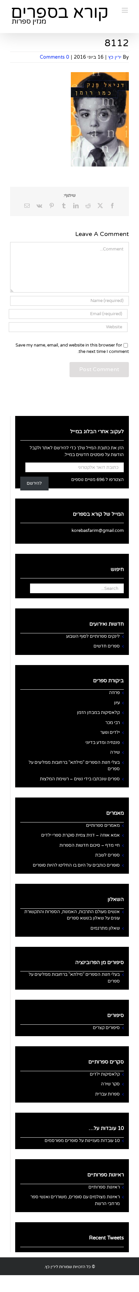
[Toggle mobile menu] (125, 10)
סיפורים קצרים (106, 1027)
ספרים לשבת (107, 855)
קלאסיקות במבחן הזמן (98, 712)
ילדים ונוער (110, 732)
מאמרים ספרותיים (103, 825)
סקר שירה (110, 1084)
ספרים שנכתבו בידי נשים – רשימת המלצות (80, 779)
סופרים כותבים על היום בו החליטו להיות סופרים (76, 865)
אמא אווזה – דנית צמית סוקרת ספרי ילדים (80, 835)
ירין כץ (114, 57)
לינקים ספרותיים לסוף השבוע (93, 636)
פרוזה (114, 692)
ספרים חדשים (106, 646)
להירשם (34, 483)
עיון (117, 702)
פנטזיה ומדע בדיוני (102, 742)
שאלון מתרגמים (105, 928)
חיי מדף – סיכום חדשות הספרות (89, 845)
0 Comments (54, 57)
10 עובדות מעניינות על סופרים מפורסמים (82, 1140)
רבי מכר (112, 722)
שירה (115, 752)
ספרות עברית (107, 1094)
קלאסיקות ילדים (105, 1074)
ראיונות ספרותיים (104, 1187)
